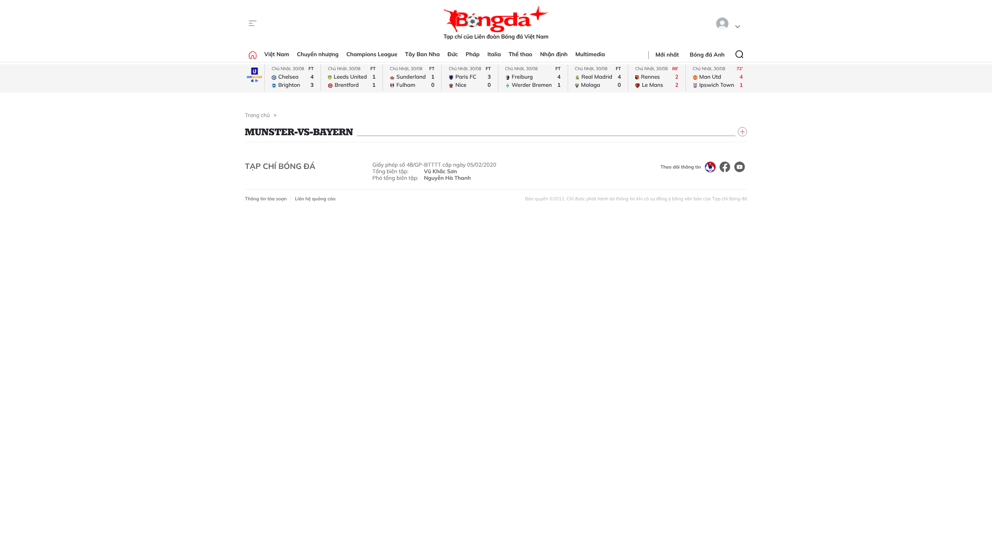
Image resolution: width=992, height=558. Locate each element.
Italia (494, 54)
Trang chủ (257, 115)
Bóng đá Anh (707, 54)
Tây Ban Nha (422, 54)
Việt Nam (276, 54)
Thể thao (520, 54)
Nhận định (554, 54)
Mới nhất (667, 54)
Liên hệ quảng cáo (315, 199)
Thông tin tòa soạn (266, 199)
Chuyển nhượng (318, 54)
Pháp (473, 54)
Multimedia (590, 54)
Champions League (372, 54)
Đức (453, 54)
